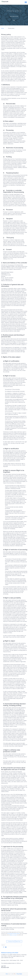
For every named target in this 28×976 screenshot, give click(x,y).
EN (5, 947)
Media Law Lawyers (13, 934)
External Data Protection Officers (14, 933)
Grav (7, 973)
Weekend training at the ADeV (9, 952)
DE (3, 947)
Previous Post (11, 941)
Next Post (18, 941)
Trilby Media (19, 973)
